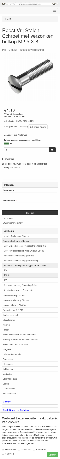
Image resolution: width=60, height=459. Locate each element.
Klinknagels (8, 364)
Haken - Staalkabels (12, 354)
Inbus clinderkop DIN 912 (14, 295)
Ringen (6, 329)
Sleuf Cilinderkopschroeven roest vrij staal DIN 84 (25, 245)
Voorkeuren (26, 449)
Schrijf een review (38, 126)
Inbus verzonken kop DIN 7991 (16, 300)
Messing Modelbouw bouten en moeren (20, 339)
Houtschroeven (9, 393)
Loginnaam (8, 190)
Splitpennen (8, 369)
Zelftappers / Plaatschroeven (15, 344)
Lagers (6, 383)
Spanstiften (8, 359)
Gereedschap (9, 388)
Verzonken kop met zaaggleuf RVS (19, 255)
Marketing (9, 453)
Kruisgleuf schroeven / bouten (16, 236)
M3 (5, 280)
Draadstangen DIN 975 (13, 310)
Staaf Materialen (10, 378)
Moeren (6, 324)
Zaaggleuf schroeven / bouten (16, 241)
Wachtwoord (9, 200)
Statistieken (41, 449)
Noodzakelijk (10, 449)
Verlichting (7, 373)
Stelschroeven (9, 319)
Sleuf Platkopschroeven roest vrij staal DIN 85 (24, 250)
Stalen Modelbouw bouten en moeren (19, 334)
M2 (5, 270)
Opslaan (52, 454)
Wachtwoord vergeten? (13, 222)
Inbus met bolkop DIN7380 (15, 305)
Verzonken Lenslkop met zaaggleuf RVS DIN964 (25, 265)
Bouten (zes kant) (11, 315)
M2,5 (6, 275)
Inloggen (30, 212)
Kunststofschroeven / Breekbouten (19, 290)
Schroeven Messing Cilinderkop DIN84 (21, 285)
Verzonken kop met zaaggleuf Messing (21, 260)
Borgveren (7, 349)
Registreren (8, 217)
